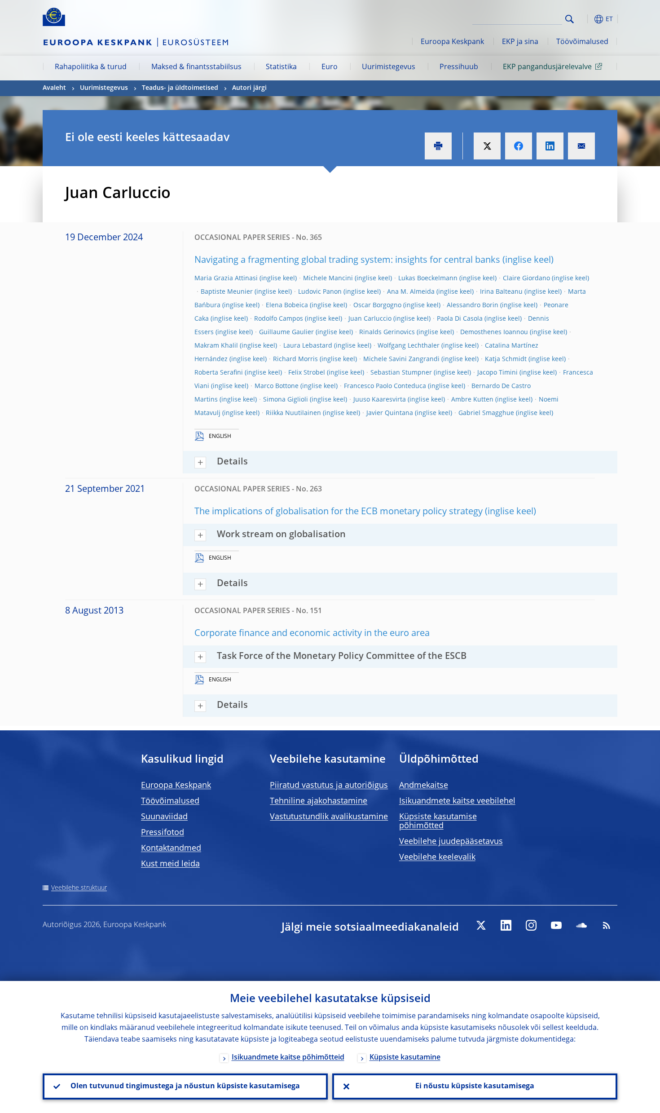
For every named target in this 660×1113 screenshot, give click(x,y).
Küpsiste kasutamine (405, 1057)
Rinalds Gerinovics (387, 332)
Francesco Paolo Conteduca (385, 386)
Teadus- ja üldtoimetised (180, 88)
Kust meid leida (170, 864)
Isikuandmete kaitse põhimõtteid (288, 1057)
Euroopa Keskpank (452, 42)
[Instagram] (531, 925)
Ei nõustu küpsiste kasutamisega (474, 1086)
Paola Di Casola (460, 319)
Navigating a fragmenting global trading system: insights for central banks (347, 260)
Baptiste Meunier (227, 292)
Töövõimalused (582, 42)
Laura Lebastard (307, 346)
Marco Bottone (277, 386)
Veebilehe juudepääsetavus (451, 842)
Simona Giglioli (285, 400)
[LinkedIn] (506, 925)
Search (569, 19)
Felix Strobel (306, 373)
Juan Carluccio (370, 319)
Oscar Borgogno (377, 305)
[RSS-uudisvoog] (606, 925)
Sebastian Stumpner (401, 373)
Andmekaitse (423, 786)
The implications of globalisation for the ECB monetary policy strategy (338, 512)
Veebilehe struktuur (79, 888)
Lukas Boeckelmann (428, 278)
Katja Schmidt (506, 359)
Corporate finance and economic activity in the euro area (312, 633)
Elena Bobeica (287, 305)
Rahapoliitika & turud (91, 67)
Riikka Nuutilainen (293, 413)
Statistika (281, 67)
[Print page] (438, 145)
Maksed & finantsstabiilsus (196, 67)
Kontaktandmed (171, 848)
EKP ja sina (520, 42)
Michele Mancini (328, 278)
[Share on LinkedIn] (550, 145)
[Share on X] (487, 145)
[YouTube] (556, 925)
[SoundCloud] (581, 925)
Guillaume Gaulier (286, 332)
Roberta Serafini (218, 373)
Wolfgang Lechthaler (409, 346)
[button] (585, 19)
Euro (329, 67)
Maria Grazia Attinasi (226, 278)
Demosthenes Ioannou (494, 332)
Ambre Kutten (472, 400)
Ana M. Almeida (411, 292)
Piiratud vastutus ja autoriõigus (329, 786)
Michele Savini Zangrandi (401, 359)
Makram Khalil (216, 346)
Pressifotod (162, 833)
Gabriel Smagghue (486, 413)
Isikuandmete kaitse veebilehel (457, 801)
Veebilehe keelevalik (437, 857)
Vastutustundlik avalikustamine (329, 817)
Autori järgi (249, 88)
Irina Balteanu (501, 292)
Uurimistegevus (388, 67)
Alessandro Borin (472, 305)
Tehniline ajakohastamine (318, 801)
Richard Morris (295, 359)
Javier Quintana (389, 413)
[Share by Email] (581, 145)
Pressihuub (459, 67)
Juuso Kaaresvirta (379, 400)
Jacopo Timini (497, 373)
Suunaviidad (164, 817)
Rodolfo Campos (278, 319)
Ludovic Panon (320, 292)
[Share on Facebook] (518, 145)
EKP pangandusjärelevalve (547, 67)
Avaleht (54, 88)
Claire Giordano (526, 278)
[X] (481, 925)
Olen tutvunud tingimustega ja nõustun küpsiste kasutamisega (185, 1086)
